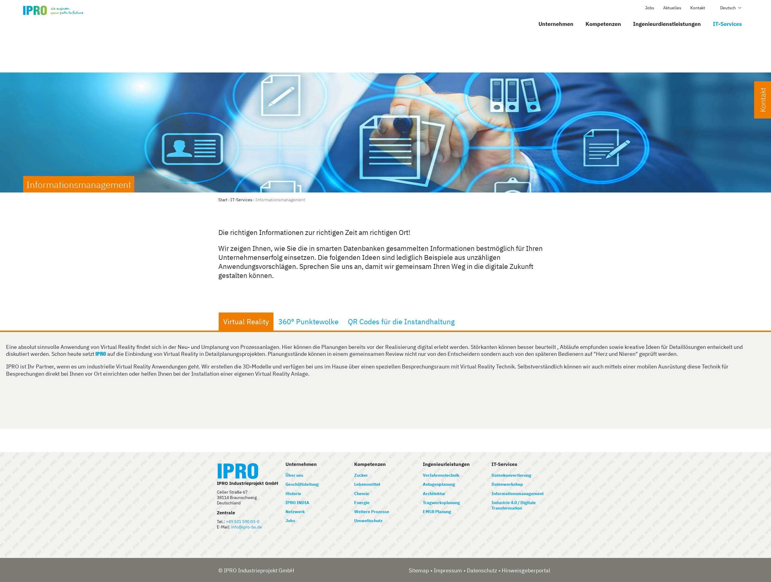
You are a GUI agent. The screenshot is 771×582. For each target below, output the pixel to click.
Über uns (294, 475)
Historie (293, 493)
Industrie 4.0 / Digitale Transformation (514, 505)
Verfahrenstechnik (441, 475)
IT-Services (727, 23)
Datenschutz (482, 570)
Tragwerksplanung (441, 502)
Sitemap (419, 570)
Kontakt (697, 8)
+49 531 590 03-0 (242, 521)
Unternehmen (555, 23)
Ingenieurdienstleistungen (667, 23)
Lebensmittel (367, 484)
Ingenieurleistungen (446, 464)
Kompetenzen (603, 23)
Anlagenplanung (439, 484)
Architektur (434, 493)
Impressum (448, 570)
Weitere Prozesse (371, 511)
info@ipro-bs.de (246, 527)
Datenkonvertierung (511, 475)
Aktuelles (672, 8)
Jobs (649, 8)
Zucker (361, 475)
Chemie (361, 493)
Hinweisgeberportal (526, 570)
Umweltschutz (368, 520)
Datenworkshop (507, 484)
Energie (362, 502)
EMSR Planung (437, 511)
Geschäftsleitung (302, 484)
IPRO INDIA (297, 502)
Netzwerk (295, 511)
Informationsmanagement (518, 493)
